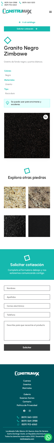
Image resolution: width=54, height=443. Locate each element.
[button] (50, 12)
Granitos (27, 384)
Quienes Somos (27, 398)
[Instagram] (30, 411)
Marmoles (27, 388)
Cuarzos (27, 381)
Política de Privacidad (27, 405)
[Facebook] (24, 411)
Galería (27, 394)
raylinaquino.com (27, 439)
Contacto (27, 401)
